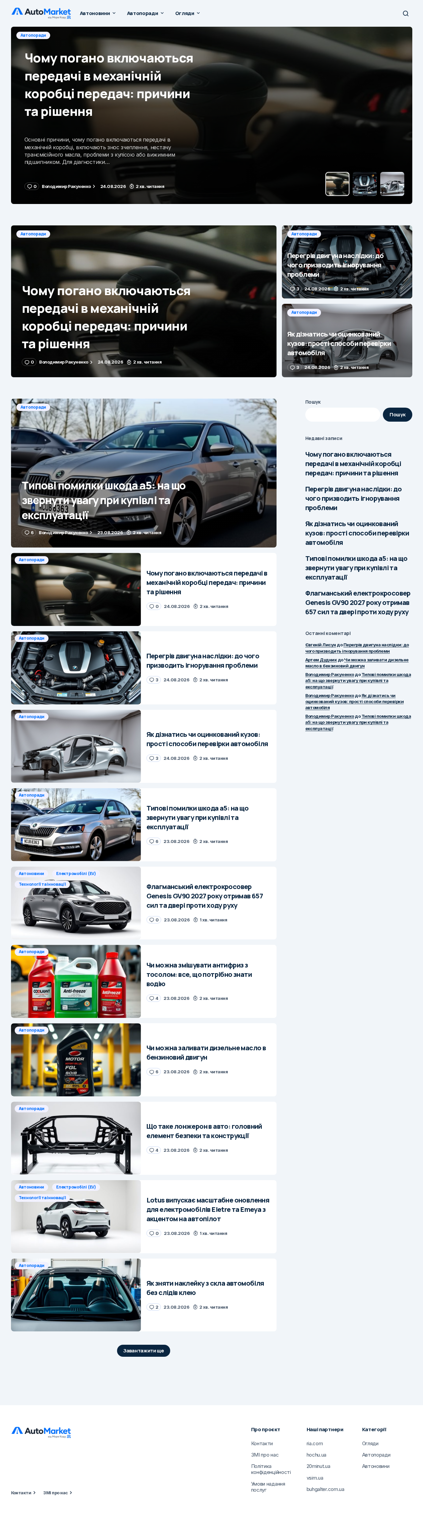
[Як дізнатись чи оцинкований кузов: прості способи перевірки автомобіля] (347, 340)
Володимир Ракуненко (329, 674)
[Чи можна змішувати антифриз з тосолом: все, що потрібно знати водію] (76, 981)
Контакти (21, 1492)
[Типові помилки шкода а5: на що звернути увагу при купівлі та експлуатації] (144, 473)
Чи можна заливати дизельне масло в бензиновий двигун (357, 662)
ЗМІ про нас (55, 1492)
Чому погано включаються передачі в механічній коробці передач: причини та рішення (353, 463)
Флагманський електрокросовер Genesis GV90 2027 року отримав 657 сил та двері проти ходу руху (358, 602)
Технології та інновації (42, 884)
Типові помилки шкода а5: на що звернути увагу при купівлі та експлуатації (356, 568)
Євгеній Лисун (320, 644)
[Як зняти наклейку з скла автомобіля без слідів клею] (76, 1295)
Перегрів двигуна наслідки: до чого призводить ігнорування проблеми (353, 498)
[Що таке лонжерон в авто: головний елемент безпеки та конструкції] (76, 1138)
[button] (406, 13)
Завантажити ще (143, 1350)
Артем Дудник (321, 659)
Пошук (313, 402)
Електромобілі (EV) (76, 873)
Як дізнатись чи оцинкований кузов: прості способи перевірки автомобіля (357, 533)
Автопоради (33, 35)
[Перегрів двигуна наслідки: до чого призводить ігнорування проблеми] (211, 115)
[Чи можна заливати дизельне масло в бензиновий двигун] (76, 1059)
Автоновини (31, 873)
